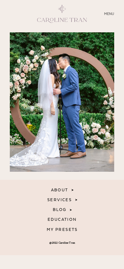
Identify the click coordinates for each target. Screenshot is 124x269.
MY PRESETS (62, 229)
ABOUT (59, 190)
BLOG (60, 209)
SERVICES (59, 200)
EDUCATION (62, 219)
